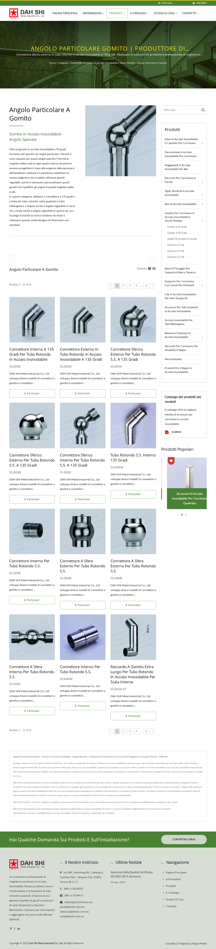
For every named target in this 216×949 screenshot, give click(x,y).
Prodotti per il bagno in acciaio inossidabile (178, 370)
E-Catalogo (138, 13)
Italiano (201, 3)
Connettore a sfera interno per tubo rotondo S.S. (31, 671)
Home (52, 63)
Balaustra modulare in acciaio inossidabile (178, 335)
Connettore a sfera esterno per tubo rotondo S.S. (82, 565)
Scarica (176, 431)
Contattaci (109, 813)
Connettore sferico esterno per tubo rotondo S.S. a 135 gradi (133, 354)
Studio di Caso (164, 13)
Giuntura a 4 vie (175, 251)
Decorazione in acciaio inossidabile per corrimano (181, 154)
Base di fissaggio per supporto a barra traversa (180, 270)
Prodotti (116, 13)
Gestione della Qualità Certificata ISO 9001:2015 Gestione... (132, 874)
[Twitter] (14, 929)
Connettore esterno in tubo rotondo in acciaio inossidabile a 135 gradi (81, 354)
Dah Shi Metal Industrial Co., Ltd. (46, 943)
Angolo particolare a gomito (152, 63)
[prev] (12, 258)
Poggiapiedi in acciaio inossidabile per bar (178, 167)
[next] (152, 258)
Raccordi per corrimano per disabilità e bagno (181, 348)
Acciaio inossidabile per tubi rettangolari (179, 322)
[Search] (203, 110)
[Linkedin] (19, 929)
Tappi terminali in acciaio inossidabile (179, 193)
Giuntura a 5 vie (175, 257)
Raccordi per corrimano (160, 809)
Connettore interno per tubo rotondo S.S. (29, 563)
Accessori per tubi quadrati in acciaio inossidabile (181, 309)
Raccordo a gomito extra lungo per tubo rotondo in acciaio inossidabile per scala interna (133, 674)
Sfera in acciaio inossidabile (89, 809)
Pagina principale (64, 13)
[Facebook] (11, 929)
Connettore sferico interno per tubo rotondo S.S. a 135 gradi (82, 460)
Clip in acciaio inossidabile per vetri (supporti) (180, 296)
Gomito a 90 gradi (177, 233)
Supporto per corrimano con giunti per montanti (179, 283)
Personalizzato (173, 359)
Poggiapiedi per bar (140, 809)
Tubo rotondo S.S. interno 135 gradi (133, 457)
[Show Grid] (149, 269)
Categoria (63, 63)
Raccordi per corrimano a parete (180, 180)
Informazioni (92, 13)
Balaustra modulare (80, 813)
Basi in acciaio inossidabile (180, 204)
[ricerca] (159, 3)
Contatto (189, 13)
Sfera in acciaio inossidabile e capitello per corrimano (181, 141)
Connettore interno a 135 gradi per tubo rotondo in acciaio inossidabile (31, 354)
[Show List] (154, 269)
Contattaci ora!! (183, 839)
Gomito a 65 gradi (177, 227)
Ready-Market (199, 944)
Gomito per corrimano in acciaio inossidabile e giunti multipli (102, 63)
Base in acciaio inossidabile (59, 813)
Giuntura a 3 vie (175, 245)
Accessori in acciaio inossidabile (116, 809)
